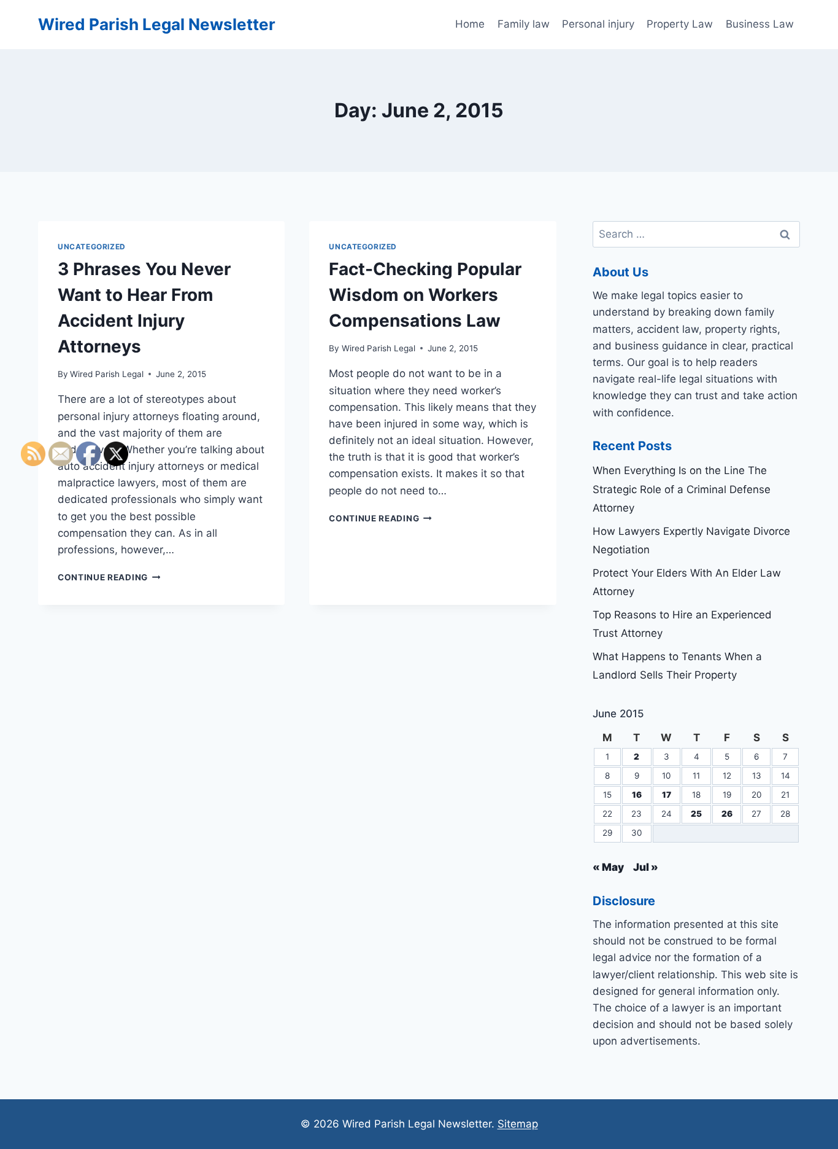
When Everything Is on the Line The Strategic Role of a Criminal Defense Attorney (682, 489)
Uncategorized (92, 246)
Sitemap (518, 1124)
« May (608, 867)
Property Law (680, 24)
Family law (524, 24)
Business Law (760, 24)
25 (696, 814)
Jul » (645, 867)
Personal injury (598, 24)
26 (726, 814)
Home (470, 24)
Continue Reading (380, 518)
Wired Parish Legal (107, 374)
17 (666, 795)
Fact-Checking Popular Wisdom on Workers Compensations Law (425, 295)
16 (637, 795)
